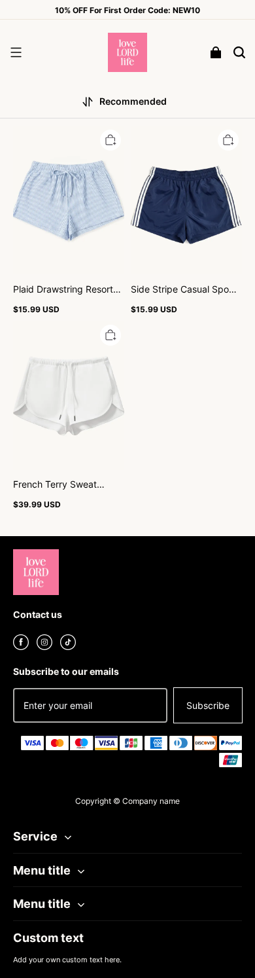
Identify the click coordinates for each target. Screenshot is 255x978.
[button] (16, 52)
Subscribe (208, 705)
